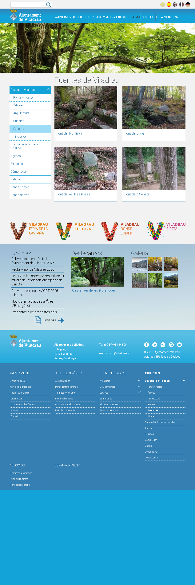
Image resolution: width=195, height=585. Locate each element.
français (181, 4)
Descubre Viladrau (22, 90)
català (162, 4)
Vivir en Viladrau (114, 17)
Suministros (106, 398)
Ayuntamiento (65, 17)
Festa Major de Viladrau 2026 (32, 269)
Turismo (134, 17)
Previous (74, 276)
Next (121, 276)
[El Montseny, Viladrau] (171, 286)
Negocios (148, 17)
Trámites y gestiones (65, 392)
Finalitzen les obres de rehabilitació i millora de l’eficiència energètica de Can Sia (37, 280)
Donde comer (19, 187)
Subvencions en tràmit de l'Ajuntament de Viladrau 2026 (32, 261)
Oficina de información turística (25, 146)
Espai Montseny (167, 17)
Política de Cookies (168, 356)
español (169, 4)
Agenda (15, 156)
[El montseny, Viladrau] (139, 270)
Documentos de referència (22, 404)
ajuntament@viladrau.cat (114, 353)
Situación (16, 164)
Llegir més (49, 320)
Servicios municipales (20, 387)
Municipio (105, 381)
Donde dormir (19, 195)
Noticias (14, 410)
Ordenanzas (16, 398)
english (175, 4)
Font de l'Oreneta (136, 194)
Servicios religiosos (109, 410)
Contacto (14, 416)
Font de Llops (134, 133)
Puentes (18, 121)
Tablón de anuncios (20, 392)
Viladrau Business (19, 479)
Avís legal (150, 356)
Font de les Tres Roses (73, 194)
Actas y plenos (17, 381)
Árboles (18, 105)
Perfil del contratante (65, 410)
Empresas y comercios (21, 473)
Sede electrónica (89, 17)
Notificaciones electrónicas (68, 404)
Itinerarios (20, 136)
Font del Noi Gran (69, 133)
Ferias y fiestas (23, 97)
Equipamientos (107, 387)
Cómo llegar (18, 171)
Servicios (104, 392)
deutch (187, 4)
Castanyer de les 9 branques (94, 290)
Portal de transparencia (66, 387)
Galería (15, 179)
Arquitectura (21, 113)
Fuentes (18, 129)
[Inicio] (25, 15)
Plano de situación (109, 404)
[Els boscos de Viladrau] (155, 270)
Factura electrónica (64, 398)
